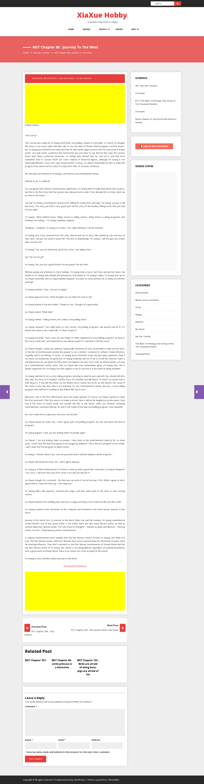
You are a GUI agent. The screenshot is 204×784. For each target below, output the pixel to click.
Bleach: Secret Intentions (147, 300)
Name (29, 739)
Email (61, 739)
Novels (103, 29)
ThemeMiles (113, 779)
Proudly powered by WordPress (69, 779)
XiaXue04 (38, 78)
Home (71, 29)
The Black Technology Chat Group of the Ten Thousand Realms (154, 345)
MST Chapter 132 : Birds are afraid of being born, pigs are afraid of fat (88, 667)
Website (96, 739)
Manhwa (139, 321)
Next (83, 566)
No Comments (85, 78)
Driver (119, 29)
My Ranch (139, 329)
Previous (69, 566)
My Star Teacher (67, 78)
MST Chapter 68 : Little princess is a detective (62, 664)
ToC (77, 566)
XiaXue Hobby (102, 15)
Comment (31, 706)
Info (133, 29)
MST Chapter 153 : (36, 660)
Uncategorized (142, 353)
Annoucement (141, 292)
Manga (86, 29)
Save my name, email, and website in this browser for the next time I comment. (68, 752)
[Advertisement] (75, 104)
